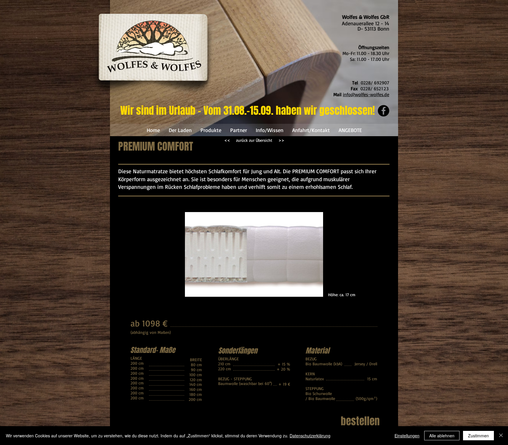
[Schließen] (500, 435)
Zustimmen (478, 436)
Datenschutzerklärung (310, 436)
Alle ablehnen (441, 436)
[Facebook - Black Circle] (383, 110)
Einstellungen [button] (407, 436)
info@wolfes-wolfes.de (366, 94)
